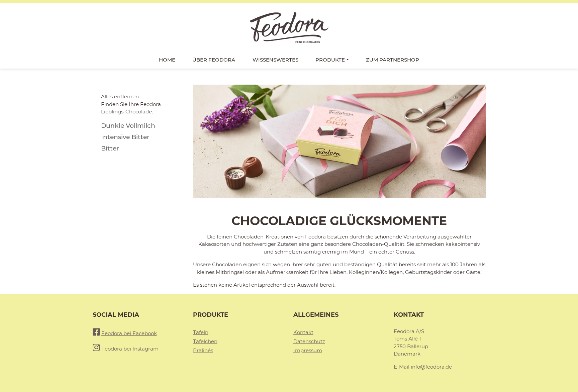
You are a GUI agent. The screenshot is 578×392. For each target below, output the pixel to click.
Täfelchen (205, 341)
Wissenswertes (275, 60)
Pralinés (203, 350)
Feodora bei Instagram (130, 349)
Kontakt (303, 332)
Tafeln (200, 332)
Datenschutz (309, 341)
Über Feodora (213, 60)
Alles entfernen (120, 96)
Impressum (307, 350)
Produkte (330, 60)
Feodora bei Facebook (129, 333)
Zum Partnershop (392, 60)
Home (167, 60)
